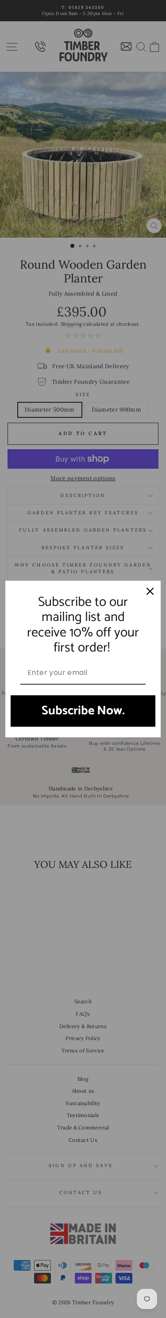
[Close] (150, 591)
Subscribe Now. (83, 711)
